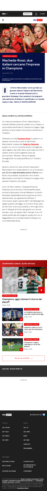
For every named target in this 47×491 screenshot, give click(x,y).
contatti (17, 482)
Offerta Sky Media (9, 471)
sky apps (27, 432)
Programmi (28, 448)
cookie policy (29, 461)
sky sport (6, 427)
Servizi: (26, 423)
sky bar (26, 440)
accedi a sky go (36, 415)
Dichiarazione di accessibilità (30, 466)
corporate (28, 471)
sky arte (5, 440)
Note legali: (6, 457)
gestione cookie (8, 461)
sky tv (26, 427)
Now (25, 436)
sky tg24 (5, 432)
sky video (5, 436)
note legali (6, 465)
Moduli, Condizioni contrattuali (30, 479)
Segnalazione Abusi (23, 488)
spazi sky (27, 444)
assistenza (11, 482)
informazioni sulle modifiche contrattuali (21, 480)
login (42, 14)
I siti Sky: (5, 423)
